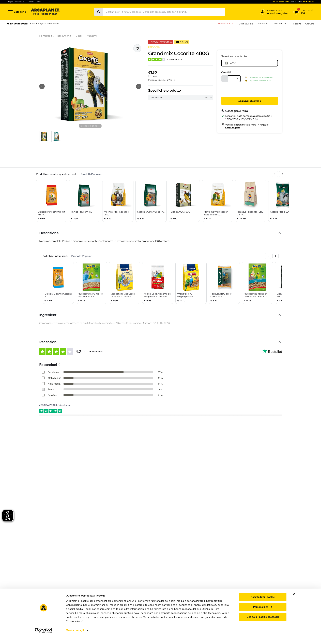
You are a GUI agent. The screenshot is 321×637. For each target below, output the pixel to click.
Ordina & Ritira (246, 23)
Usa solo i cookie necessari (263, 616)
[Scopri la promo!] (289, 47)
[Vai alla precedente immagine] (42, 86)
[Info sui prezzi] (174, 80)
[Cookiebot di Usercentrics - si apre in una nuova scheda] (43, 630)
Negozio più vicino (15, 2)
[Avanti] (282, 174)
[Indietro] (275, 174)
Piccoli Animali (63, 35)
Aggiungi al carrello (249, 100)
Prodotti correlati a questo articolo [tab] (56, 174)
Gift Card (309, 23)
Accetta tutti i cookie (263, 597)
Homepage (45, 35)
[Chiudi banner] (294, 594)
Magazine (296, 23)
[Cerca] (98, 12)
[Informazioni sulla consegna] (256, 119)
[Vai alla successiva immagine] (138, 86)
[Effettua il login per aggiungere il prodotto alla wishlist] (137, 48)
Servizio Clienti (34, 2)
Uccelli (79, 35)
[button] (90, 86)
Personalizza (260, 606)
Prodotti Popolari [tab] (91, 174)
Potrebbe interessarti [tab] (55, 256)
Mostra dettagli (75, 630)
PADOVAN (154, 47)
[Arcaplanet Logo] (45, 11)
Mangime (92, 35)
